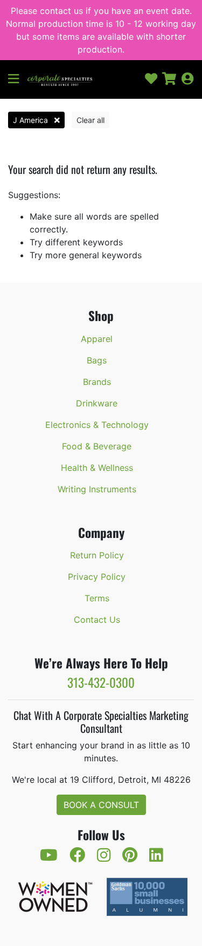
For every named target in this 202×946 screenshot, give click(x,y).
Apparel (97, 338)
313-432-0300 (101, 682)
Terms (97, 598)
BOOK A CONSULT (101, 804)
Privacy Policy (97, 576)
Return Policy (97, 555)
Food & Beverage (96, 446)
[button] (17, 79)
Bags (97, 360)
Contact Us (97, 619)
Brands (97, 381)
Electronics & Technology (97, 424)
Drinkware (96, 403)
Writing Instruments (97, 489)
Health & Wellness (97, 467)
